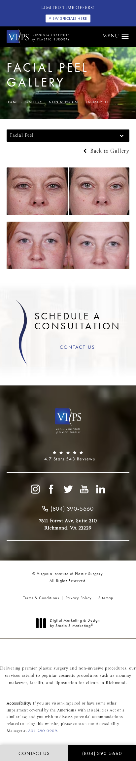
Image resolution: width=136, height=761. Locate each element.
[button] (125, 36)
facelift (36, 683)
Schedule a (77, 321)
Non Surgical (64, 102)
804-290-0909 (42, 731)
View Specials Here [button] (68, 18)
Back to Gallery (108, 151)
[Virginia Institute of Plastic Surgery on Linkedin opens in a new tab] (101, 489)
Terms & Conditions (41, 597)
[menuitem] (35, 489)
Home (13, 102)
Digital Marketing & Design (75, 623)
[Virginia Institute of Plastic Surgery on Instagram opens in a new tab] (35, 489)
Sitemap (105, 597)
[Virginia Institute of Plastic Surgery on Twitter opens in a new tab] (68, 489)
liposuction (66, 683)
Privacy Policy (79, 597)
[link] (68, 456)
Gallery (33, 102)
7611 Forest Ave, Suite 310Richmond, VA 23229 (68, 524)
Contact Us (77, 347)
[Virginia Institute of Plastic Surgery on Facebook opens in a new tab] (51, 489)
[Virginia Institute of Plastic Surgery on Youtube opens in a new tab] (84, 489)
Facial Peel (97, 102)
